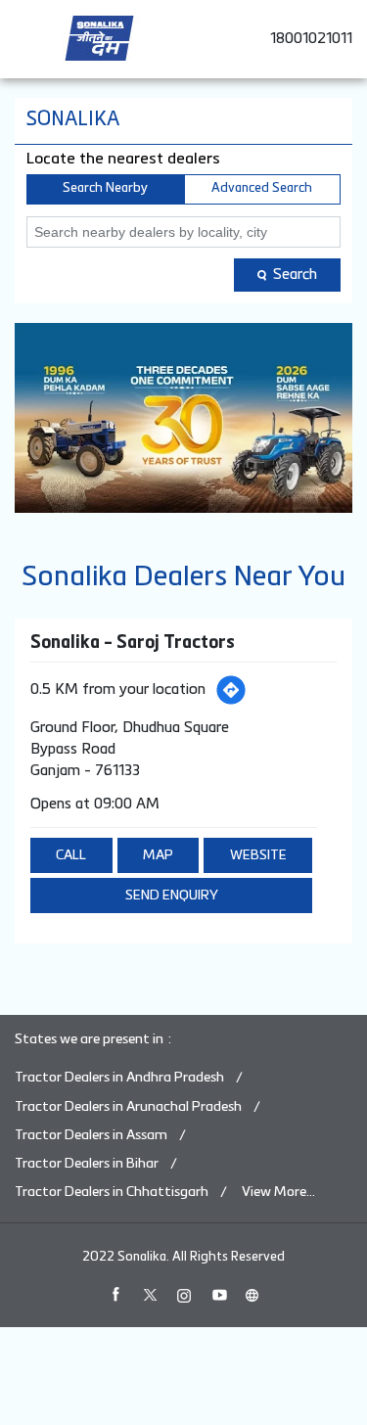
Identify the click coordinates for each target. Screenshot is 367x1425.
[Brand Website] (252, 1294)
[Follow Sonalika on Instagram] (184, 1294)
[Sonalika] (99, 38)
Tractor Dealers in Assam (91, 1135)
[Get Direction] (231, 690)
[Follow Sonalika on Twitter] (149, 1294)
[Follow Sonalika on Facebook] (115, 1294)
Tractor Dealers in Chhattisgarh (111, 1192)
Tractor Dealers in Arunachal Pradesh (128, 1107)
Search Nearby (105, 188)
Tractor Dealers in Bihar (87, 1164)
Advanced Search (261, 188)
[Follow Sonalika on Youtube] (218, 1294)
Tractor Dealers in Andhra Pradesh (119, 1077)
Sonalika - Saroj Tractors (132, 643)
